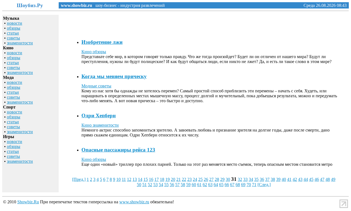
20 (173, 179)
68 (238, 184)
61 (199, 184)
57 (177, 184)
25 (200, 179)
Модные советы (96, 86)
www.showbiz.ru (76, 5)
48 (327, 179)
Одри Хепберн (98, 115)
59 (188, 184)
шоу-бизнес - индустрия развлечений (128, 5)
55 (166, 184)
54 (161, 184)
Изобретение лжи (102, 42)
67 (232, 184)
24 (195, 179)
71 (254, 184)
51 (144, 184)
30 (228, 179)
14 (140, 179)
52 (150, 184)
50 (139, 184)
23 (189, 179)
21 (178, 179)
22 (184, 179)
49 (333, 179)
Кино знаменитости (100, 125)
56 (172, 184)
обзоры (13, 28)
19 (167, 179)
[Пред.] (79, 179)
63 (210, 184)
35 (256, 179)
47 (322, 179)
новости (14, 23)
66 (227, 184)
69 (243, 184)
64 (216, 184)
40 (284, 179)
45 (311, 179)
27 (211, 179)
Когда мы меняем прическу (114, 76)
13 (134, 179)
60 (194, 184)
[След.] (264, 184)
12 (129, 179)
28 (217, 179)
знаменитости (20, 43)
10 (118, 179)
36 (262, 179)
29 (222, 179)
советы (13, 38)
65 (221, 184)
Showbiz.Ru (28, 201)
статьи (13, 33)
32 (240, 179)
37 (267, 179)
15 (145, 179)
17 (156, 179)
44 (306, 179)
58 (183, 184)
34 (251, 179)
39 (278, 179)
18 (162, 179)
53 (155, 184)
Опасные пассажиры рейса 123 (118, 150)
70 (249, 184)
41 (289, 179)
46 (317, 179)
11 (124, 179)
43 (300, 179)
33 (245, 179)
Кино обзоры (93, 51)
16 (151, 179)
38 (273, 179)
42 (295, 179)
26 (206, 179)
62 (205, 184)
